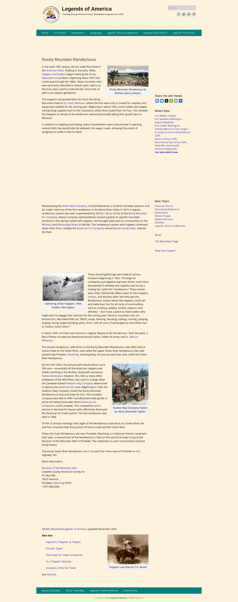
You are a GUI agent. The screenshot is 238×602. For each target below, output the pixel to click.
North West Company (74, 206)
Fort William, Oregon (165, 115)
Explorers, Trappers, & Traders (63, 542)
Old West (159, 222)
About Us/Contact (51, 590)
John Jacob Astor (126, 228)
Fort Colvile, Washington (167, 125)
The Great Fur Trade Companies (64, 555)
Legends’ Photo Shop (184, 32)
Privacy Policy (130, 590)
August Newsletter (164, 122)
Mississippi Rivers (68, 224)
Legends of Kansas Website (104, 590)
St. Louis (69, 103)
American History (164, 206)
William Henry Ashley (108, 213)
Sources (51, 574)
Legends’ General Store (155, 32)
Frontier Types (54, 548)
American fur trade (69, 387)
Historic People (163, 215)
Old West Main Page (166, 241)
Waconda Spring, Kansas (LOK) (170, 142)
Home (45, 32)
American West (55, 70)
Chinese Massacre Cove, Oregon (171, 128)
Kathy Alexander (53, 529)
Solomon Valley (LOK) (166, 148)
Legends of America (87, 9)
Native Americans (52, 375)
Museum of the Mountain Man (59, 468)
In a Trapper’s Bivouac (58, 561)
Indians (92, 296)
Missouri (80, 103)
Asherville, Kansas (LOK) (167, 145)
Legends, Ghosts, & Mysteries (122, 32)
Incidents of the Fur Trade (61, 568)
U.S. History (60, 32)
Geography (96, 32)
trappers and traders (54, 74)
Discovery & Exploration (167, 209)
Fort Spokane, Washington (168, 119)
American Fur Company (90, 228)
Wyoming (73, 354)
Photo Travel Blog (75, 590)
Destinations (78, 32)
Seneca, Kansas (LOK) (166, 138)
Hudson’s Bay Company (79, 383)
